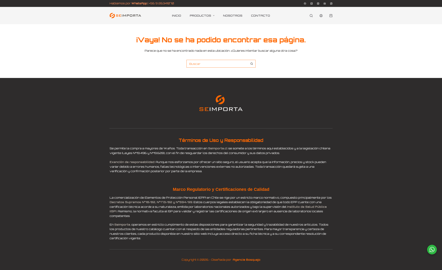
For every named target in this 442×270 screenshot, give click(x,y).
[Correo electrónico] (325, 3)
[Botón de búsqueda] (251, 63)
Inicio (176, 15)
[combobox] (217, 64)
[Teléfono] (331, 3)
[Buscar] (311, 15)
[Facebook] (305, 3)
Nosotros (232, 15)
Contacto (260, 15)
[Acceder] (321, 15)
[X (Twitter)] (311, 3)
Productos (200, 15)
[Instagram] (318, 3)
